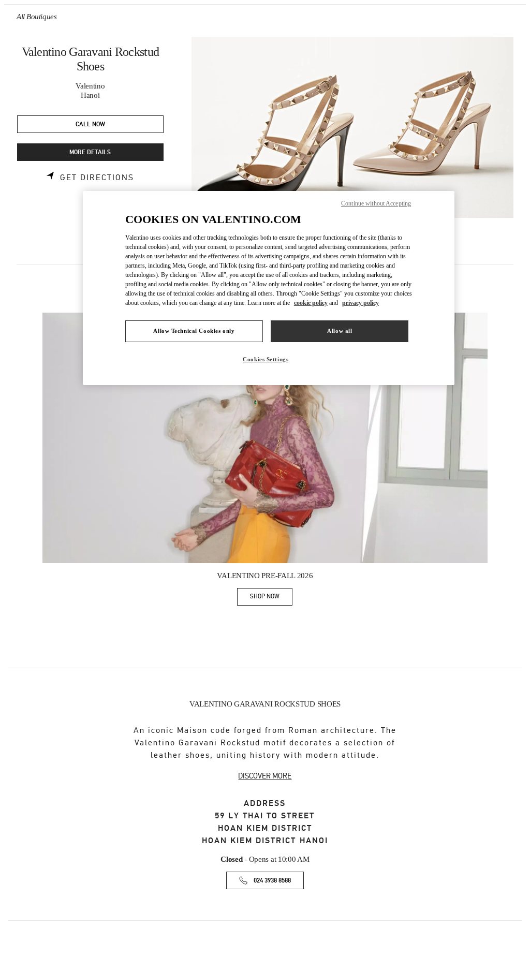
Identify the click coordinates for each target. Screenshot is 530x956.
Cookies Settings (265, 359)
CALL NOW (90, 124)
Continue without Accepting (376, 203)
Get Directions (97, 177)
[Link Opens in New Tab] (265, 438)
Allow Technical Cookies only (193, 331)
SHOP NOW (271, 598)
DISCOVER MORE (264, 776)
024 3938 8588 (272, 881)
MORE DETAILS (90, 152)
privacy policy (360, 302)
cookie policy (311, 302)
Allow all (339, 331)
